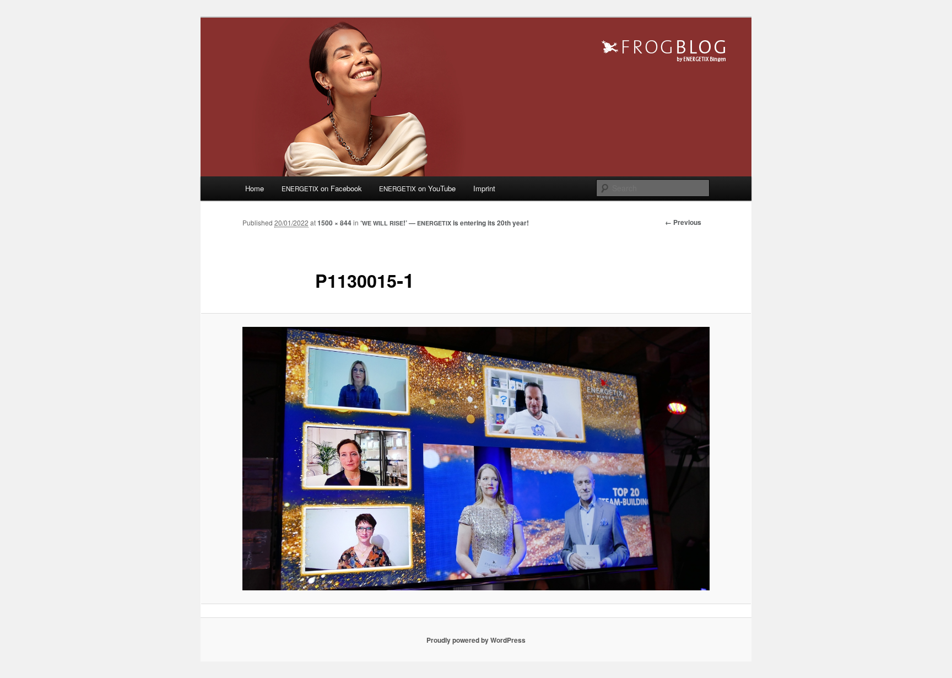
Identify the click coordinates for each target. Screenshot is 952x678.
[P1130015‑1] (476, 458)
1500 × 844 (334, 223)
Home (254, 188)
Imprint (484, 188)
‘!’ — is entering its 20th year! (444, 223)
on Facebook (322, 188)
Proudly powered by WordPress (476, 640)
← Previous (683, 222)
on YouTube (417, 188)
